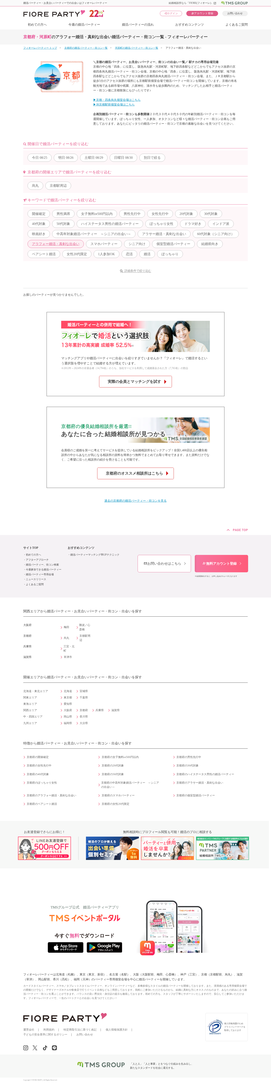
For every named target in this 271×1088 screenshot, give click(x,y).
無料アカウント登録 (219, 563)
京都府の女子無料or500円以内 (120, 757)
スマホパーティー (104, 244)
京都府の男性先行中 (188, 757)
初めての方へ (37, 24)
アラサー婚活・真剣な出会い (164, 234)
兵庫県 (99, 710)
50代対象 (63, 224)
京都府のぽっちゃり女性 (42, 782)
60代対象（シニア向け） (215, 234)
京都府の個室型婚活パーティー (195, 795)
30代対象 (211, 214)
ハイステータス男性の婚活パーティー (110, 224)
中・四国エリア (33, 716)
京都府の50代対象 (113, 774)
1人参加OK (106, 254)
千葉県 (84, 697)
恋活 (129, 254)
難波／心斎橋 (84, 627)
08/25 (39, 157)
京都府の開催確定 (38, 757)
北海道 (68, 691)
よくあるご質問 (236, 24)
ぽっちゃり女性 (161, 224)
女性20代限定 (77, 254)
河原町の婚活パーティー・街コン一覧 (136, 47)
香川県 (84, 716)
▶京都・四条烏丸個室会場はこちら (117, 100)
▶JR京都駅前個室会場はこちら (114, 104)
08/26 (65, 157)
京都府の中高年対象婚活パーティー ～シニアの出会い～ (130, 784)
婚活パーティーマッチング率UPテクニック (94, 554)
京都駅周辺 (58, 185)
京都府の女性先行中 (39, 765)
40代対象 (39, 224)
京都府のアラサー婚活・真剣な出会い (199, 782)
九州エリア (30, 723)
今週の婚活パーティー (84, 24)
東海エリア (30, 703)
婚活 (147, 254)
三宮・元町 (69, 648)
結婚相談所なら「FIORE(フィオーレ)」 (192, 2)
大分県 (84, 723)
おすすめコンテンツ (189, 24)
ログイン (171, 13)
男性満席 (63, 214)
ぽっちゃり (170, 254)
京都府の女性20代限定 (115, 803)
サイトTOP (30, 547)
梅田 (66, 627)
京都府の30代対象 (187, 765)
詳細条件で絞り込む (137, 270)
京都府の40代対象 (38, 774)
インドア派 (220, 224)
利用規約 (48, 1029)
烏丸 (35, 185)
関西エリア (30, 710)
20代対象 (186, 214)
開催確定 (39, 214)
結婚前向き (209, 244)
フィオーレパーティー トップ (40, 47)
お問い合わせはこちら (162, 563)
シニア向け (137, 244)
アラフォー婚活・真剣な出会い (55, 244)
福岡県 (68, 723)
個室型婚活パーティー (173, 244)
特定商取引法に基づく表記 (80, 1029)
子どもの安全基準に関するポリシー (45, 1034)
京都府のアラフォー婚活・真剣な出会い (51, 795)
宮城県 (84, 691)
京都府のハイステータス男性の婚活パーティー (205, 774)
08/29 (93, 157)
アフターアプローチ (37, 559)
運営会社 (28, 1029)
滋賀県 (115, 710)
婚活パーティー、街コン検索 (42, 564)
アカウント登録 (202, 13)
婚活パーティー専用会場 (40, 574)
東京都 (68, 697)
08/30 (123, 157)
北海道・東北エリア (35, 691)
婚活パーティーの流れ (138, 24)
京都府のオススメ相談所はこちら (134, 473)
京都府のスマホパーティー (118, 795)
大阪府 (68, 710)
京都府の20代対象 (113, 765)
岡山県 (68, 716)
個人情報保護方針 (117, 1029)
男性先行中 (132, 214)
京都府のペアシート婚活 (42, 803)
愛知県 (68, 703)
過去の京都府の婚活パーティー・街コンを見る (135, 500)
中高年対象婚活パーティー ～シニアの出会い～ (94, 234)
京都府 (84, 710)
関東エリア (30, 697)
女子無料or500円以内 (97, 214)
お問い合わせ (235, 13)
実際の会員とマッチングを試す (134, 381)
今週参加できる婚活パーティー (43, 569)
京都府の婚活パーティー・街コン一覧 (86, 47)
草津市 (68, 657)
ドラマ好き (192, 224)
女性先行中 (160, 214)
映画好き (39, 234)
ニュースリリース (36, 579)
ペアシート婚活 (44, 254)
